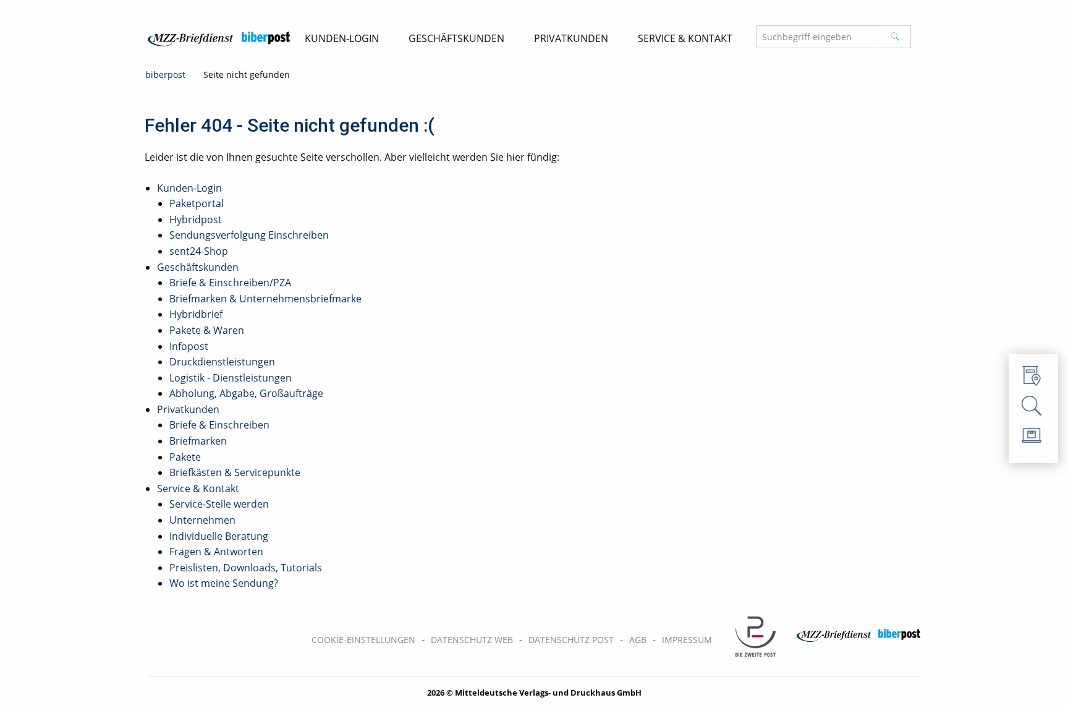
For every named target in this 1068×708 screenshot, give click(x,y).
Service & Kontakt (198, 488)
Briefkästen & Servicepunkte (234, 472)
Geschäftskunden (198, 267)
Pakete (185, 457)
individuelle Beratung (218, 536)
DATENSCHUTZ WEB (472, 640)
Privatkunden (188, 409)
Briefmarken (198, 441)
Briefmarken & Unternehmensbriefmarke (265, 298)
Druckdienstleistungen (222, 362)
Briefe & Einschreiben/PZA (230, 282)
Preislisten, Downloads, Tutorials (245, 567)
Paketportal (196, 203)
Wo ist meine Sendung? (223, 583)
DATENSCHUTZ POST (571, 640)
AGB (637, 640)
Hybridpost (195, 219)
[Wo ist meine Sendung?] (1033, 409)
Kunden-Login (189, 188)
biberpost (165, 74)
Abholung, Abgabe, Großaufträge (246, 393)
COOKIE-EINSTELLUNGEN (363, 640)
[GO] (894, 37)
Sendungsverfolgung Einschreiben (249, 235)
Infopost (188, 346)
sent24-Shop (198, 251)
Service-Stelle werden (219, 504)
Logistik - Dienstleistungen (230, 378)
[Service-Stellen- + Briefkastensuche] (1033, 379)
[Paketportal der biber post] (1033, 438)
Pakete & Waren (206, 330)
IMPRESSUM (687, 640)
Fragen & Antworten (216, 551)
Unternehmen (202, 520)
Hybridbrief (195, 314)
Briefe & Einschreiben (219, 425)
